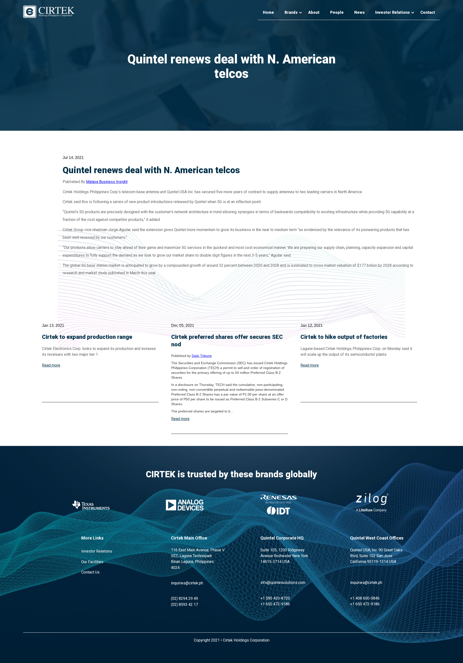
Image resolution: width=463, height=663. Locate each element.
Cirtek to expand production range (87, 337)
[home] (49, 12)
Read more (51, 365)
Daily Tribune (202, 356)
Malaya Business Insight (107, 181)
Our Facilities (92, 562)
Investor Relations (96, 551)
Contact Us (90, 572)
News (359, 12)
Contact (427, 12)
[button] (291, 13)
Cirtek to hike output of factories (344, 337)
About (314, 12)
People (337, 12)
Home (268, 12)
